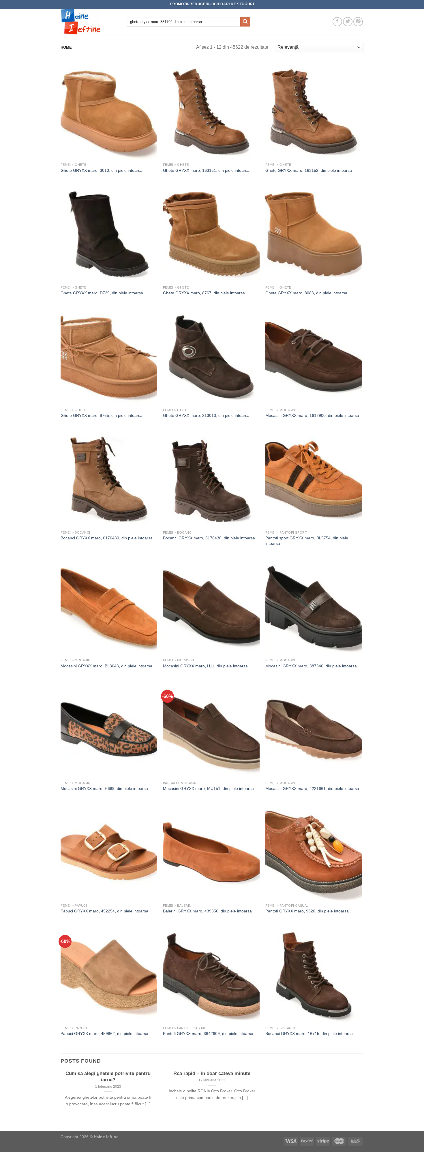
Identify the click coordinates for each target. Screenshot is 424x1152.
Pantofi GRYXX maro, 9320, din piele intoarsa (307, 911)
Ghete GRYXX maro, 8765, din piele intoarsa (101, 415)
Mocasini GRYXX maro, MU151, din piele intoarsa (208, 788)
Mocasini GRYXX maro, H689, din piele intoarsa (104, 788)
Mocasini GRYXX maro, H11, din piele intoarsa (205, 666)
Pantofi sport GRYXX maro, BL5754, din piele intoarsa (306, 541)
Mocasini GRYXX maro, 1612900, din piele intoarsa (312, 415)
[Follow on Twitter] (347, 22)
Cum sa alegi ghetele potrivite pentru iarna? (108, 1077)
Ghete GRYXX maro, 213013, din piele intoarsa (206, 415)
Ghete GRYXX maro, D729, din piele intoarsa (102, 293)
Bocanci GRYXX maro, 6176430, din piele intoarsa (107, 538)
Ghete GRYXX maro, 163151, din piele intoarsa (206, 170)
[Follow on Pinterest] (358, 22)
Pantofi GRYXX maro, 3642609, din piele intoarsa (208, 1033)
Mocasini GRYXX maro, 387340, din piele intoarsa (311, 666)
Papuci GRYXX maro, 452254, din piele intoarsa (104, 911)
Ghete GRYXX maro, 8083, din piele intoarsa (306, 293)
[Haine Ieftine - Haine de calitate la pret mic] (89, 22)
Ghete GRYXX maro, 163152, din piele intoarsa (308, 170)
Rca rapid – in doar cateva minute (211, 1073)
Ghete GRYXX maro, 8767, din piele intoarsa (204, 293)
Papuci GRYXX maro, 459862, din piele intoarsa (104, 1033)
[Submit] (245, 22)
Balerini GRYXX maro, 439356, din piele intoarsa (207, 911)
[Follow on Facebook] (337, 22)
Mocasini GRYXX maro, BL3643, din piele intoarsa (106, 666)
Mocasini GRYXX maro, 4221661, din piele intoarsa (312, 788)
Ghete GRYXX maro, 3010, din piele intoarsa (101, 170)
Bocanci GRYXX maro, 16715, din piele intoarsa (309, 1033)
